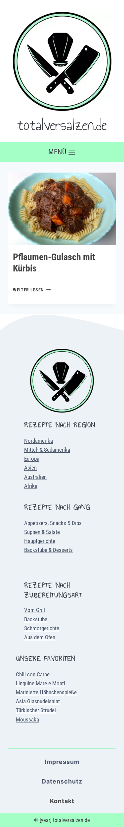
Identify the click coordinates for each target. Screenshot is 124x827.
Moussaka (27, 719)
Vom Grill (34, 610)
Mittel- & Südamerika (47, 449)
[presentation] (62, 209)
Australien (35, 477)
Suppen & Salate (42, 532)
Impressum (62, 761)
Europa (31, 458)
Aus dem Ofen (39, 637)
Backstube (35, 619)
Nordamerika (38, 440)
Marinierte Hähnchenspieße (46, 692)
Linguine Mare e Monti (40, 683)
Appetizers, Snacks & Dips (53, 523)
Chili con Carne (33, 674)
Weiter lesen (32, 289)
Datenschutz (62, 781)
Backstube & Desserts (48, 550)
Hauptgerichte (39, 541)
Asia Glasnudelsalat (38, 701)
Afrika (30, 486)
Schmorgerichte (41, 628)
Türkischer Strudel (36, 710)
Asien (30, 467)
